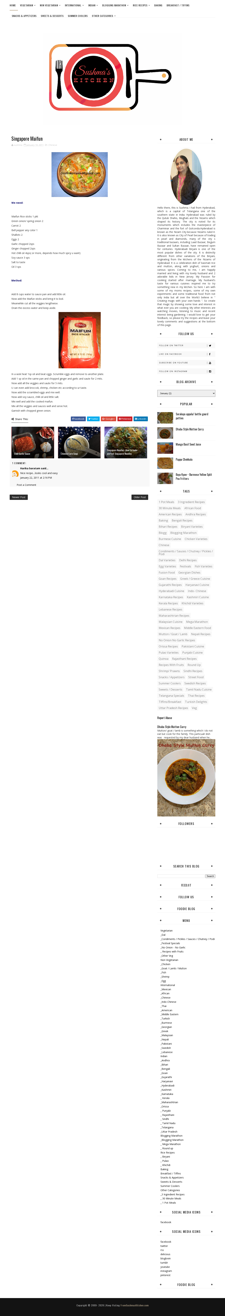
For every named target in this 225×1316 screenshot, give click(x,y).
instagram (166, 1271)
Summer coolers (170, 683)
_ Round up (166, 1148)
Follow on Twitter (171, 345)
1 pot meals (166, 502)
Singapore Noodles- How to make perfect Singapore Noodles (122, 451)
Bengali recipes (182, 520)
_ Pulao (164, 1160)
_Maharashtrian (169, 1102)
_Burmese (166, 1022)
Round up (194, 665)
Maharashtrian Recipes (174, 616)
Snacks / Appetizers (172, 677)
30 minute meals (170, 508)
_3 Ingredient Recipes (172, 1194)
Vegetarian (26, 5)
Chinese (52, 145)
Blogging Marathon (114, 5)
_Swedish (165, 1048)
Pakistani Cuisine (193, 646)
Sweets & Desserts (52, 16)
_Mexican (165, 989)
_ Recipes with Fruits (172, 951)
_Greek (164, 1031)
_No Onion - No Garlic (172, 947)
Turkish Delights (196, 702)
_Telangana (166, 1127)
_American (166, 1010)
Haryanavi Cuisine (197, 585)
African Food (192, 508)
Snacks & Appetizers (24, 16)
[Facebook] (211, 22)
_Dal (162, 934)
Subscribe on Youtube (173, 362)
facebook (165, 1222)
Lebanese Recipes (170, 609)
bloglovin (165, 1258)
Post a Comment (26, 485)
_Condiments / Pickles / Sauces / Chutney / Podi (187, 939)
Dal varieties (167, 560)
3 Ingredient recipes (191, 502)
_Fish (163, 972)
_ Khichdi (165, 1165)
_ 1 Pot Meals (168, 1202)
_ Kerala (164, 1098)
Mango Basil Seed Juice (188, 444)
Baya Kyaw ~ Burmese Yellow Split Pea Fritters (194, 476)
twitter (164, 1246)
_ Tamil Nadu (167, 1123)
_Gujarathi (166, 1077)
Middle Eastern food (197, 628)
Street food (196, 677)
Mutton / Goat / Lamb (173, 634)
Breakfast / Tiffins (178, 5)
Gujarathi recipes (170, 585)
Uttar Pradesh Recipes (173, 708)
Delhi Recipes (188, 560)
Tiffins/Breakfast (170, 702)
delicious (165, 1254)
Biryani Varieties (192, 527)
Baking (158, 5)
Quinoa (163, 659)
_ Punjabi (165, 1110)
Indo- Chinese (197, 591)
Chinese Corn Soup (69, 453)
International (73, 5)
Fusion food (167, 572)
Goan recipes (167, 579)
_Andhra (165, 1060)
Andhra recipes (195, 514)
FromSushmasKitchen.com (135, 1305)
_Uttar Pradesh (168, 1131)
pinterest (165, 1275)
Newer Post (18, 497)
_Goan (164, 1073)
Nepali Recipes (200, 634)
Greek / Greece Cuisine (195, 579)
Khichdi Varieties (192, 603)
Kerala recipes (168, 603)
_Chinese (165, 997)
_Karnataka (166, 1094)
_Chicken (165, 964)
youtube (165, 1267)
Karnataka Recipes (171, 597)
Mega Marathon (197, 622)
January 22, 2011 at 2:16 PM (36, 477)
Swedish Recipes (195, 683)
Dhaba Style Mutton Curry (190, 429)
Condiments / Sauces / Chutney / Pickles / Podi (186, 552)
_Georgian (166, 1027)
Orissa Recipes (168, 646)
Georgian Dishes (189, 572)
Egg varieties (167, 566)
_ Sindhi (164, 1119)
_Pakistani (166, 1043)
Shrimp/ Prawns (169, 671)
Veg (194, 708)
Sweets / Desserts (170, 689)
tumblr (164, 1262)
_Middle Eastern (169, 1014)
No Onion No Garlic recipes (177, 640)
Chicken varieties (196, 539)
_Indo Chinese (168, 1001)
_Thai (163, 1006)
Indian (91, 5)
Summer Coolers (78, 16)
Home (13, 5)
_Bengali (165, 1068)
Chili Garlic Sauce (22, 453)
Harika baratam (30, 468)
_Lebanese (166, 1052)
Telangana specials (171, 696)
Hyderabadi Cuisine (171, 591)
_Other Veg (166, 955)
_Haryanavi (166, 1081)
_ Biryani (165, 1156)
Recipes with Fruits (171, 665)
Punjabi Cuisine (192, 652)
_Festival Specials (170, 943)
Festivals (185, 566)
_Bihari (164, 1064)
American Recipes (170, 514)
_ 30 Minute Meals (170, 1198)
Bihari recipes (168, 527)
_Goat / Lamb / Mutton (173, 968)
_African (164, 993)
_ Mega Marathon (170, 1144)
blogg (163, 533)
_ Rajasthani (167, 1115)
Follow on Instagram (173, 371)
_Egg (163, 981)
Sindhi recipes (193, 671)
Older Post (140, 497)
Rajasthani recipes (184, 659)
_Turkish (165, 1018)
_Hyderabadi (167, 1085)
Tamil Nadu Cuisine (199, 689)
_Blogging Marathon (172, 1140)
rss (162, 1250)
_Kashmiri (165, 1089)
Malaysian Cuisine (170, 622)
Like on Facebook (170, 354)
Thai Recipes (196, 696)
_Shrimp (164, 976)
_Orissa (164, 1106)
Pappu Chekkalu (184, 459)
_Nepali (164, 1039)
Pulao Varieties (169, 652)
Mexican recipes (169, 628)
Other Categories (102, 16)
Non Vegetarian (49, 5)
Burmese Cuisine (170, 539)
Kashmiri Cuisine (198, 597)
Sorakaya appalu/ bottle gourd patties (192, 416)
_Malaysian (166, 1035)
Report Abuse (164, 718)
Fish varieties (203, 566)
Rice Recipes (140, 5)
